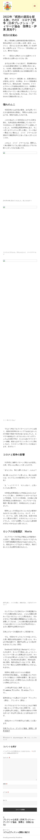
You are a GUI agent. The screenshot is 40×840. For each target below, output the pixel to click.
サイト (5, 800)
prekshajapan (19, 738)
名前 (5, 784)
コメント (6, 757)
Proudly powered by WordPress (12, 837)
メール (6, 792)
